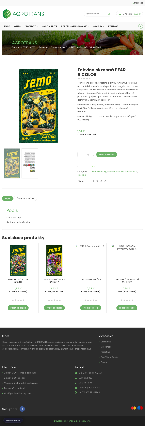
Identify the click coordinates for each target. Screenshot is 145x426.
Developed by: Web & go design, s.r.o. (72, 420)
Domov (15, 47)
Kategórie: (82, 171)
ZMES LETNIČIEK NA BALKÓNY (54, 281)
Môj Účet (138, 2)
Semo (104, 362)
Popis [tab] (7, 198)
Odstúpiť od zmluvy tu (13, 420)
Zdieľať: (81, 181)
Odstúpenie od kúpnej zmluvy (19, 393)
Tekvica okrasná (59, 47)
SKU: (79, 166)
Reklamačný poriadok (14, 388)
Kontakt (113, 26)
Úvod (7, 26)
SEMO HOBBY (29, 47)
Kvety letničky (99, 171)
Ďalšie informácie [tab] (25, 198)
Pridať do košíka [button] (18, 307)
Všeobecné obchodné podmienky (21, 383)
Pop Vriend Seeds (109, 357)
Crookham (106, 346)
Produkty (30, 26)
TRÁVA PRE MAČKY (90, 279)
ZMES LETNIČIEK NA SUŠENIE (18, 281)
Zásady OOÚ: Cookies (14, 377)
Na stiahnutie (49, 26)
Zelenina (43, 47)
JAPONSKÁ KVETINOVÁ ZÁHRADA (126, 281)
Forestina (105, 352)
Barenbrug (106, 341)
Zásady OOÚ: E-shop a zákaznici (20, 372)
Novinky (97, 26)
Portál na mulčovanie (74, 26)
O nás (17, 26)
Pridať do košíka (106, 154)
